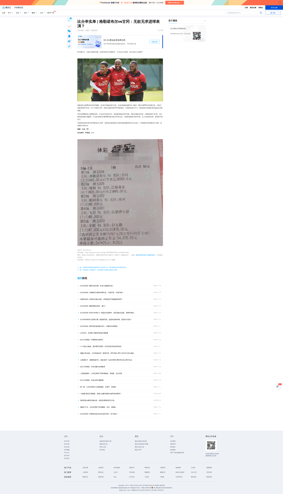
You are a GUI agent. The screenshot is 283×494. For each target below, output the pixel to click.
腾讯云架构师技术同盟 (141, 444)
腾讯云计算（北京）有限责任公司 (129, 490)
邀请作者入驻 (103, 444)
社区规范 (173, 441)
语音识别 (209, 472)
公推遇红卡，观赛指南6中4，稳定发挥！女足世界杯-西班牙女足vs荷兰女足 (106, 360)
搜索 (261, 12)
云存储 (193, 467)
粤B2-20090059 (146, 488)
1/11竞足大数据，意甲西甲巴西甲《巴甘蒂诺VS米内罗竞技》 (101, 346)
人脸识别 (85, 472)
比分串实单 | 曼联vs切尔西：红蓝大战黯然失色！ (97, 286)
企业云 (116, 472)
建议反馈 (253, 7)
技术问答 (66, 444)
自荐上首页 (102, 447)
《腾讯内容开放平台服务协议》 (145, 255)
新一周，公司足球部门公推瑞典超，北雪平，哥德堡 (98, 387)
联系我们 (173, 447)
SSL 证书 (194, 472)
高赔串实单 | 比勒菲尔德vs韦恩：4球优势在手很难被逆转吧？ (101, 299)
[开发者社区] (18, 7)
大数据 (162, 477)
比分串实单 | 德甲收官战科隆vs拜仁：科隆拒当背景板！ (99, 326)
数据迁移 (209, 477)
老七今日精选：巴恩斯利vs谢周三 (91, 339)
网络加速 (147, 467)
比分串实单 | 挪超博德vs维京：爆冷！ (93, 306)
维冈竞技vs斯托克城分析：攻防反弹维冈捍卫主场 (97, 400)
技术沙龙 (66, 447)
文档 (246, 7)
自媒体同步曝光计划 (105, 441)
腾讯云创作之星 (139, 447)
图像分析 (162, 472)
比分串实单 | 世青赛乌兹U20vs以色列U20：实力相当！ (99, 414)
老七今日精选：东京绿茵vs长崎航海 (92, 366)
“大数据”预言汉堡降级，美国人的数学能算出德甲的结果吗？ (101, 393)
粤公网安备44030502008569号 (163, 488)
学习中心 (66, 452)
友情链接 (173, 450)
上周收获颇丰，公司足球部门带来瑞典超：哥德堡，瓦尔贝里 (101, 373)
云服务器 (100, 467)
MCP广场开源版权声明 (177, 452)
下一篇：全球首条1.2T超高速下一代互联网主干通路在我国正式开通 (97, 270)
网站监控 (193, 477)
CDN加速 (132, 472)
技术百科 (66, 455)
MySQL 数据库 (180, 472)
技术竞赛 (102, 450)
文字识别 (131, 477)
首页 (3, 13)
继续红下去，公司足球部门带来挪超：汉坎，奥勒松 (98, 407)
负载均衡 (100, 477)
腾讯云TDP (138, 450)
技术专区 (66, 458)
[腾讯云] (6, 8)
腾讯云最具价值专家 (141, 441)
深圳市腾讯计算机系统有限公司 (120, 488)
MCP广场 (50, 13)
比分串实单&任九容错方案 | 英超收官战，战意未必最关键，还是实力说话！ (106, 319)
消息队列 (131, 467)
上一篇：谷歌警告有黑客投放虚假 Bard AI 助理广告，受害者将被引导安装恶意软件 (101, 267)
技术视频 (66, 450)
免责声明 (173, 444)
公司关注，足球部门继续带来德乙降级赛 (94, 333)
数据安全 (85, 477)
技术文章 (66, 441)
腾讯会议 (100, 472)
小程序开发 (179, 477)
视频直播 (209, 467)
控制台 (260, 7)
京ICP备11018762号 (157, 490)
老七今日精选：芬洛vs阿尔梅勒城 (91, 380)
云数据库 (162, 467)
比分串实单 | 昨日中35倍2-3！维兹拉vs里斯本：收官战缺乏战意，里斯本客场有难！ (107, 312)
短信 (115, 477)
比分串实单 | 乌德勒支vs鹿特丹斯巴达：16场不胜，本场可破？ (102, 292)
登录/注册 (274, 7)
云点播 (147, 477)
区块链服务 (117, 467)
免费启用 (154, 42)
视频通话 (147, 472)
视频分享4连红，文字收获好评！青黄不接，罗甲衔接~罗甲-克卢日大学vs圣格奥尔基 (107, 353)
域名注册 (85, 467)
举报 (161, 30)
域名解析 (178, 467)
